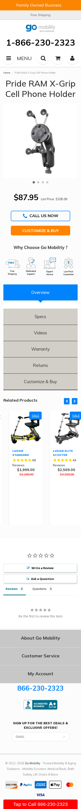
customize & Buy (40, 381)
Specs (40, 316)
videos (40, 332)
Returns (40, 365)
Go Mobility (32, 763)
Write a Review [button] (43, 568)
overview (40, 292)
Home (6, 72)
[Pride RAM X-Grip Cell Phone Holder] (40, 140)
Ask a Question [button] (42, 579)
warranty (40, 349)
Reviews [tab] (12, 589)
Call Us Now (43, 215)
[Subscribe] (63, 737)
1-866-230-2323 (40, 42)
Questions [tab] (39, 589)
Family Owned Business (38, 5)
